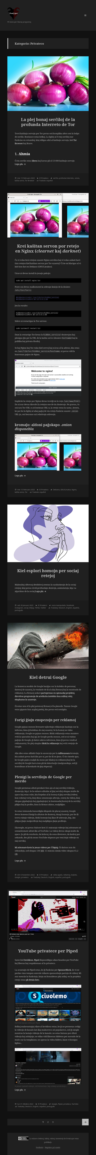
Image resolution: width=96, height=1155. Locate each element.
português (19, 610)
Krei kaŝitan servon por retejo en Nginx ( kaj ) (48, 248)
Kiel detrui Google (48, 677)
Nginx (74, 489)
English (69, 608)
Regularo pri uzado (52, 1147)
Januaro (26, 605)
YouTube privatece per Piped (48, 951)
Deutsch (62, 608)
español (49, 180)
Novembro (26, 875)
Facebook (70, 605)
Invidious (28, 960)
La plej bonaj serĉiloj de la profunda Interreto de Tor (48, 122)
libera (34, 160)
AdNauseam (64, 753)
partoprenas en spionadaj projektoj (57, 693)
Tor (26, 492)
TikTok (37, 608)
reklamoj (66, 875)
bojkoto (74, 875)
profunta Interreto (66, 178)
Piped (36, 960)
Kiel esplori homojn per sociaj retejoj (48, 573)
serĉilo (55, 178)
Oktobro (26, 1104)
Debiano (56, 489)
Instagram (19, 608)
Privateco (44, 178)
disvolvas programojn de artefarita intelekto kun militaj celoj (43, 696)
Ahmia (24, 153)
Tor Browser (29, 180)
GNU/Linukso (66, 489)
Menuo (85, 15)
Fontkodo (39, 1147)
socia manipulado (59, 605)
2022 (33, 875)
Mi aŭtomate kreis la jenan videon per (36, 847)
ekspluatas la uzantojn (25, 699)
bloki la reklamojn (50, 743)
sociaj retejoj (29, 608)
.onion (76, 178)
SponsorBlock (64, 969)
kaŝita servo (19, 180)
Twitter (43, 608)
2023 (33, 178)
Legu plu (20, 164)
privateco (24, 877)
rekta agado (57, 875)
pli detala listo (32, 979)
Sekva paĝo (85, 1122)
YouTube (75, 1104)
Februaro (26, 178)
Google (17, 877)
